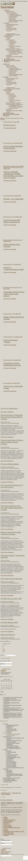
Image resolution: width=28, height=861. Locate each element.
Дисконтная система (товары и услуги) (13, 831)
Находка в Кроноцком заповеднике (12, 705)
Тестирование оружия (9, 779)
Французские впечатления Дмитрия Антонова (11, 533)
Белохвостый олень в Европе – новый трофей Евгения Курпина (12, 442)
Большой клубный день (9, 713)
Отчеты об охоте (5, 421)
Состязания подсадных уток (13, 748)
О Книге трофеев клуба (12, 754)
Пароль (3, 663)
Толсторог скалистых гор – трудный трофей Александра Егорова (12, 508)
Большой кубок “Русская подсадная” (13, 710)
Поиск (2, 655)
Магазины (8, 771)
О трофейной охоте (11, 756)
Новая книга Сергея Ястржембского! (12, 717)
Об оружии (9, 760)
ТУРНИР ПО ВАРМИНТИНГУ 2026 (12, 700)
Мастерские (9, 770)
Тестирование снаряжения (10, 780)
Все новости (15, 118)
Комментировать (14, 423)
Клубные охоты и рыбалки (7, 467)
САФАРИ (6, 3)
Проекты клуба (7, 736)
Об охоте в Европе (11, 765)
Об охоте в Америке (11, 762)
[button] (8, 5)
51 (3, 649)
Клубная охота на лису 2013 (11, 598)
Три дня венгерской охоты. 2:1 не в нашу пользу (12, 486)
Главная (5, 817)
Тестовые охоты (7, 781)
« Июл (2, 692)
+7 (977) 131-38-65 (5, 794)
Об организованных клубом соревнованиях (13, 758)
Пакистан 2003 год (8, 635)
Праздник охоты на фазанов (11, 579)
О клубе (5, 723)
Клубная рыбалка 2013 (9, 622)
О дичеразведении (11, 752)
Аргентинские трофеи (9, 708)
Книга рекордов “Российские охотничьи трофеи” (14, 741)
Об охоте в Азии (10, 761)
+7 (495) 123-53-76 (16, 793)
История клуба (10, 726)
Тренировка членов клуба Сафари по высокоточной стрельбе (12, 715)
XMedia (8, 802)
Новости (8, 118)
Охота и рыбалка (7, 732)
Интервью (8, 750)
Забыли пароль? (5, 673)
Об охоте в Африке (11, 763)
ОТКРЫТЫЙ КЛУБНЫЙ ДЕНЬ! (11, 702)
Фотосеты (9, 727)
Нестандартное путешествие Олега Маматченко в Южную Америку (12, 417)
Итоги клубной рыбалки (10, 464)
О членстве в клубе (11, 729)
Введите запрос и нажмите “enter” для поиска (12, 854)
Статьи (5, 749)
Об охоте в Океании (11, 766)
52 (4, 650)
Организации (9, 772)
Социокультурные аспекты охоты (15, 767)
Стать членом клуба (6, 672)
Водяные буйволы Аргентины (11, 709)
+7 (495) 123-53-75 (5, 793)
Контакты (8, 731)
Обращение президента (12, 725)
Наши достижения (8, 821)
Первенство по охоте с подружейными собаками (12, 746)
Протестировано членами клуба (11, 778)
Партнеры (5, 769)
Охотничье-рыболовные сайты (14, 774)
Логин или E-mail (5, 661)
